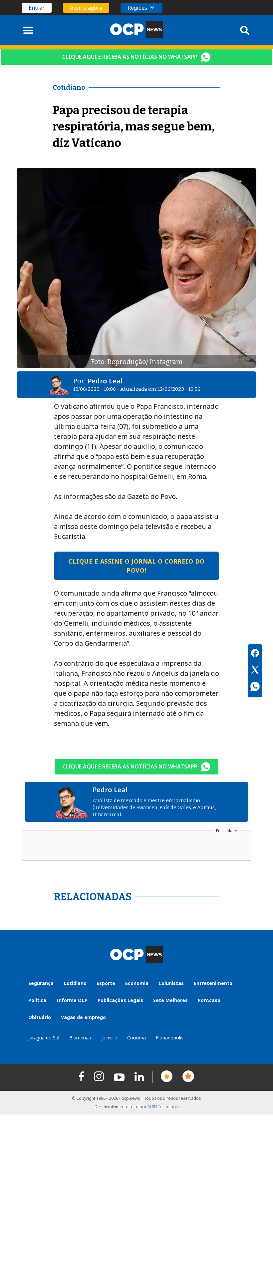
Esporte (106, 983)
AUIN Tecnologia (163, 1106)
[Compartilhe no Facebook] (255, 654)
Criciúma (136, 1037)
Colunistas (171, 983)
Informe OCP (72, 1000)
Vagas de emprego (83, 1017)
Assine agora (86, 7)
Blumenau (80, 1037)
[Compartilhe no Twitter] (255, 671)
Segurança (41, 983)
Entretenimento (213, 983)
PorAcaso (209, 1000)
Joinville (109, 1037)
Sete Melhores (170, 1000)
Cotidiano (75, 983)
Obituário (39, 1017)
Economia (136, 983)
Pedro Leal (105, 380)
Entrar (37, 7)
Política (37, 1000)
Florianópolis (169, 1037)
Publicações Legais (120, 1000)
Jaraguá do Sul (43, 1037)
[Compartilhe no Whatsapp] (255, 687)
